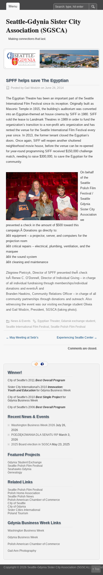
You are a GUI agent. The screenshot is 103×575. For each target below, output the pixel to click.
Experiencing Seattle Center (77, 337)
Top (97, 569)
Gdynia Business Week (23, 537)
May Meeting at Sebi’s (22, 337)
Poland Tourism (18, 513)
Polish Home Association (24, 493)
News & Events (20, 321)
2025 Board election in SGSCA (31, 444)
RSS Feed (36, 364)
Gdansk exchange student (78, 321)
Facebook (42, 364)
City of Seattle (17, 503)
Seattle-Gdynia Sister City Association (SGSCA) (43, 25)
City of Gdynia (17, 506)
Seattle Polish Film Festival (68, 326)
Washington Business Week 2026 (33, 425)
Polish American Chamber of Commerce (34, 500)
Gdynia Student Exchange (25, 462)
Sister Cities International (24, 510)
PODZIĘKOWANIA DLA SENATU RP (34, 434)
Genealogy (15, 472)
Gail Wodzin (32, 88)
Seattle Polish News (21, 496)
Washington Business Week (26, 530)
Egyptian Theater (49, 321)
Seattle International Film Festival (27, 326)
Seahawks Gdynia (19, 469)
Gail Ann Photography (22, 550)
